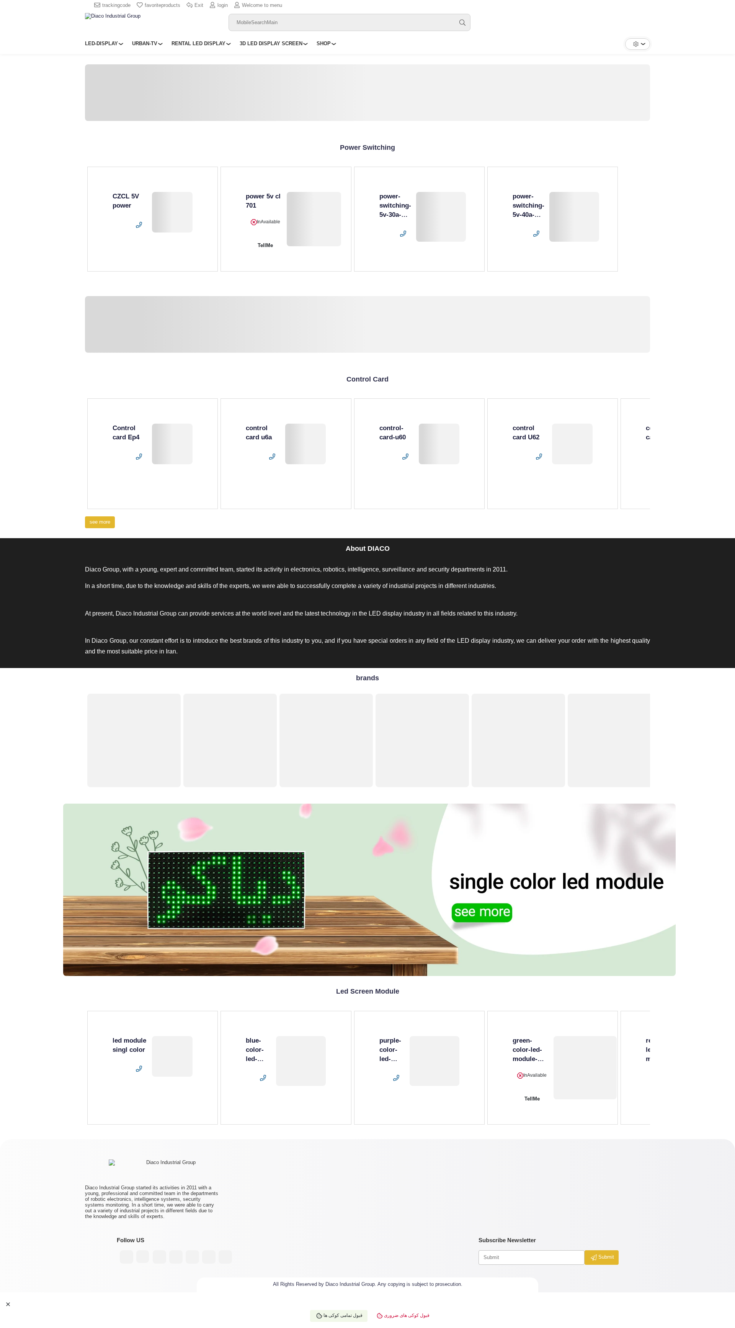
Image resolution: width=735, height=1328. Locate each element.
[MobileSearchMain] (462, 22)
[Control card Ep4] (172, 444)
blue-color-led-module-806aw (258, 1059)
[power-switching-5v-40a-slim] (574, 217)
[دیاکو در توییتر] (209, 1257)
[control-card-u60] (439, 444)
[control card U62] (572, 444)
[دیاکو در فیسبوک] (176, 1257)
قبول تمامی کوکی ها (342, 1315)
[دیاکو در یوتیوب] (159, 1257)
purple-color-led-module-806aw (391, 1059)
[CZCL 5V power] (172, 212)
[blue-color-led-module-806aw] (301, 1061)
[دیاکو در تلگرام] (225, 1257)
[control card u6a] (305, 444)
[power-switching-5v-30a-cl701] (441, 217)
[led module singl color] (172, 1056)
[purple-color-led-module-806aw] (434, 1061)
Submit (605, 1257)
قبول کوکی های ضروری (406, 1315)
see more (100, 522)
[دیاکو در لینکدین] (192, 1257)
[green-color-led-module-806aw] (585, 1068)
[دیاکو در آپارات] (143, 1257)
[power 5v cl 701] (314, 219)
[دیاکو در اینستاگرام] (126, 1257)
